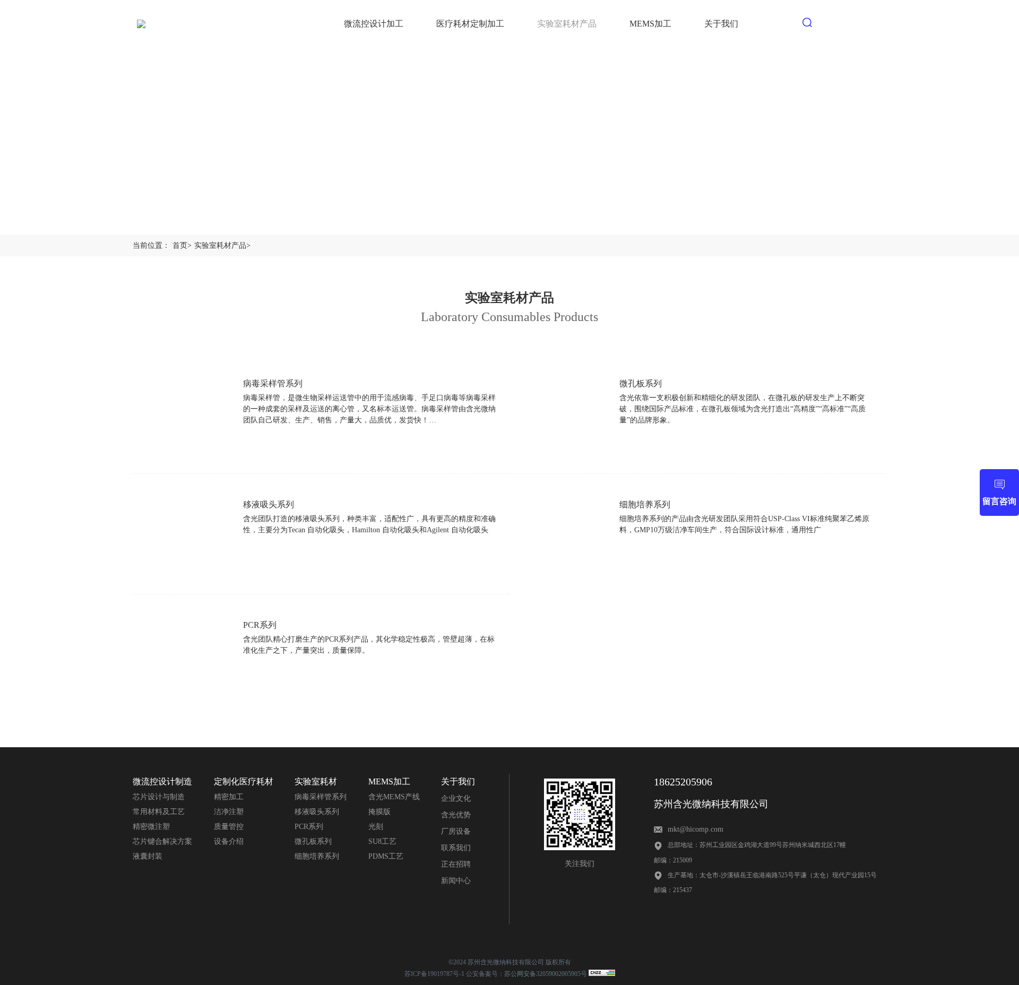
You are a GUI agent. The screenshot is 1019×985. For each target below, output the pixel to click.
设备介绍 (229, 841)
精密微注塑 (151, 827)
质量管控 (229, 827)
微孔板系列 (313, 841)
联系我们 (456, 848)
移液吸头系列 (317, 812)
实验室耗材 (316, 781)
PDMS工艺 (385, 856)
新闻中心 (456, 881)
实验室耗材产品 (222, 245)
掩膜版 (379, 812)
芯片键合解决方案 (162, 841)
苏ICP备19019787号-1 (434, 974)
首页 (182, 245)
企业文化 (456, 798)
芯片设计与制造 (159, 797)
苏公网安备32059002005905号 (545, 974)
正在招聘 (456, 864)
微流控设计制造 (162, 781)
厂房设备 (456, 831)
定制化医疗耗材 (243, 781)
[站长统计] (602, 974)
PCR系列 (309, 827)
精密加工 (229, 797)
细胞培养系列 (317, 856)
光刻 (375, 827)
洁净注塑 (229, 812)
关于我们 (458, 781)
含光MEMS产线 (394, 797)
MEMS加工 (389, 781)
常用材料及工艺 (159, 812)
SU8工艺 (382, 841)
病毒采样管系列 (321, 797)
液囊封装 (147, 856)
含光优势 (456, 815)
